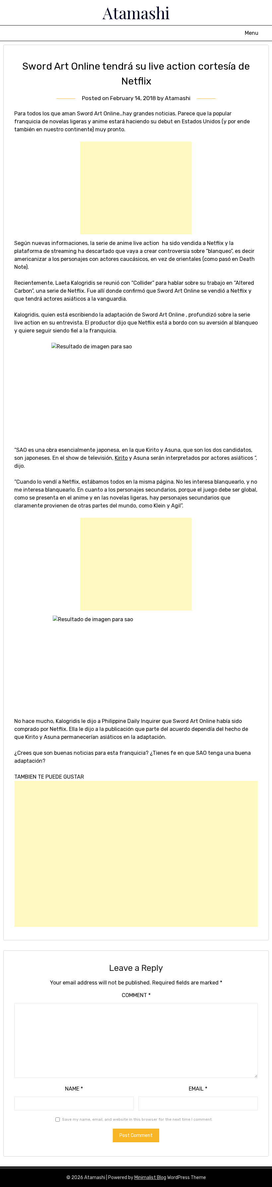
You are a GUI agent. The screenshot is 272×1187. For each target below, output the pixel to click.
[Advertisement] (136, 188)
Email (198, 1089)
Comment (136, 995)
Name (74, 1089)
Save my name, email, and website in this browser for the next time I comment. (137, 1119)
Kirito (121, 458)
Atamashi (136, 12)
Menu (251, 33)
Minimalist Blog (150, 1177)
